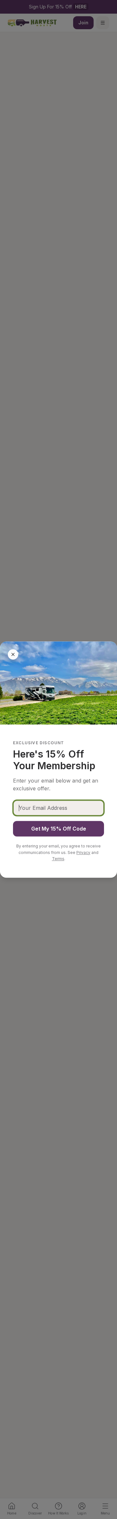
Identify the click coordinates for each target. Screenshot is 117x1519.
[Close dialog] (13, 654)
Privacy (83, 852)
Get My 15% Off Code (58, 828)
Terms (58, 858)
